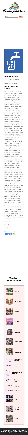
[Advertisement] (14, 32)
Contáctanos (10, 431)
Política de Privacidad (18, 431)
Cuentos (17, 79)
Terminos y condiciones (15, 432)
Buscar (21, 16)
